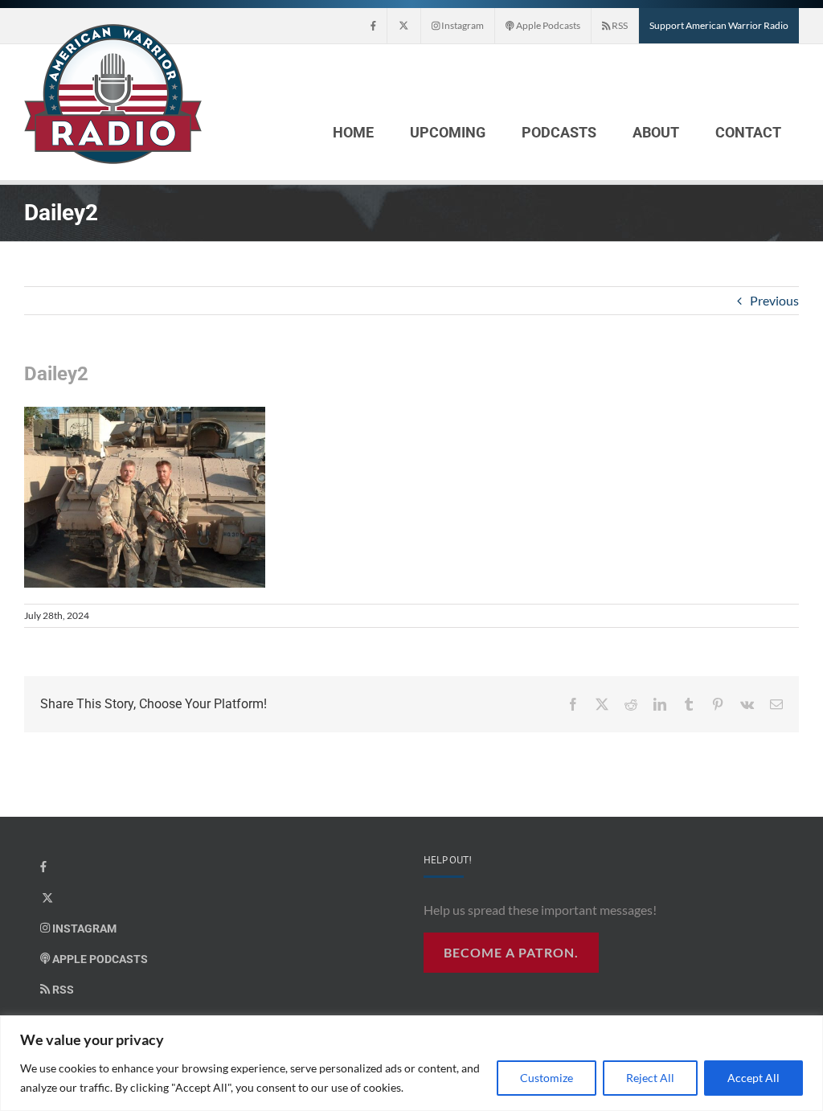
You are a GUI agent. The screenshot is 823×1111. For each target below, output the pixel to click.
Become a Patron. (511, 952)
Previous (774, 300)
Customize (546, 1077)
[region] (411, 1063)
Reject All (650, 1077)
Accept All (753, 1077)
